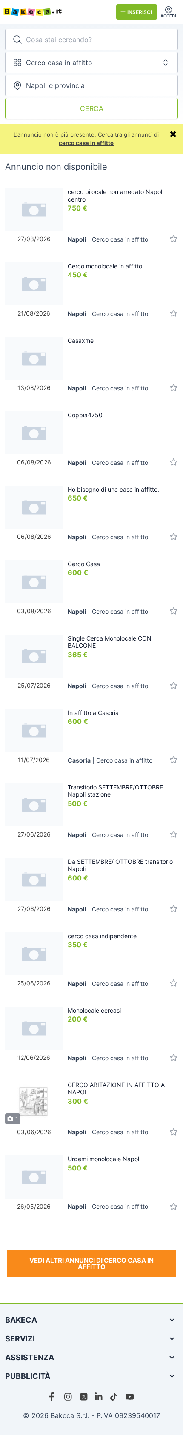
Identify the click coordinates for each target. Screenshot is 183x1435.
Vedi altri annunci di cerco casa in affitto (91, 1263)
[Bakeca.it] (56, 12)
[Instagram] (68, 1396)
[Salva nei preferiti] (173, 239)
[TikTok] (114, 1396)
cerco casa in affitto (86, 143)
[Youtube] (130, 1396)
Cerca (91, 108)
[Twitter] (84, 1396)
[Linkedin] (99, 1396)
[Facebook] (53, 1396)
